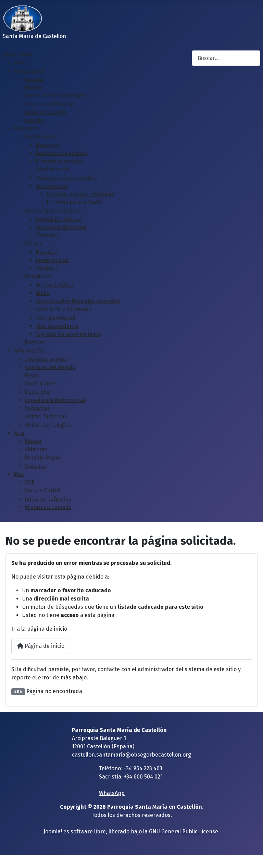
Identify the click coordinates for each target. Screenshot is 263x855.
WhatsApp (112, 793)
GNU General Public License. (184, 831)
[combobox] (226, 58)
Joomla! (52, 831)
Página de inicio (43, 646)
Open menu (17, 54)
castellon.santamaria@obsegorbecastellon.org (131, 754)
